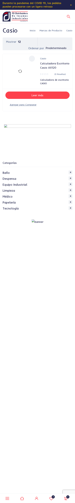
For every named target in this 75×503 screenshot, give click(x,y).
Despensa (9, 179)
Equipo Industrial (15, 185)
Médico (8, 196)
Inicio (33, 30)
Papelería (9, 202)
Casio (43, 58)
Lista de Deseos (53, 497)
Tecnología (11, 208)
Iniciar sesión (36, 498)
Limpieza (9, 190)
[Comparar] (23, 104)
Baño (6, 173)
